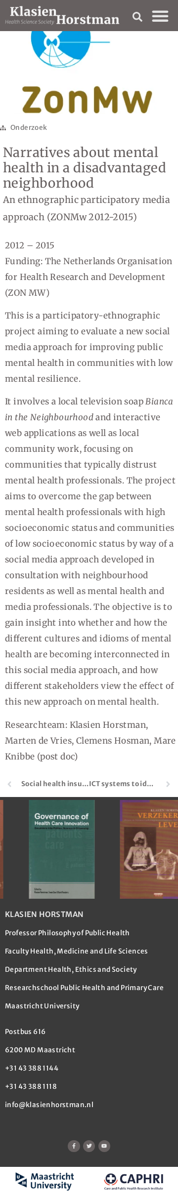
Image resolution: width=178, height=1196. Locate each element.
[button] (160, 15)
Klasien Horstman (44, 914)
